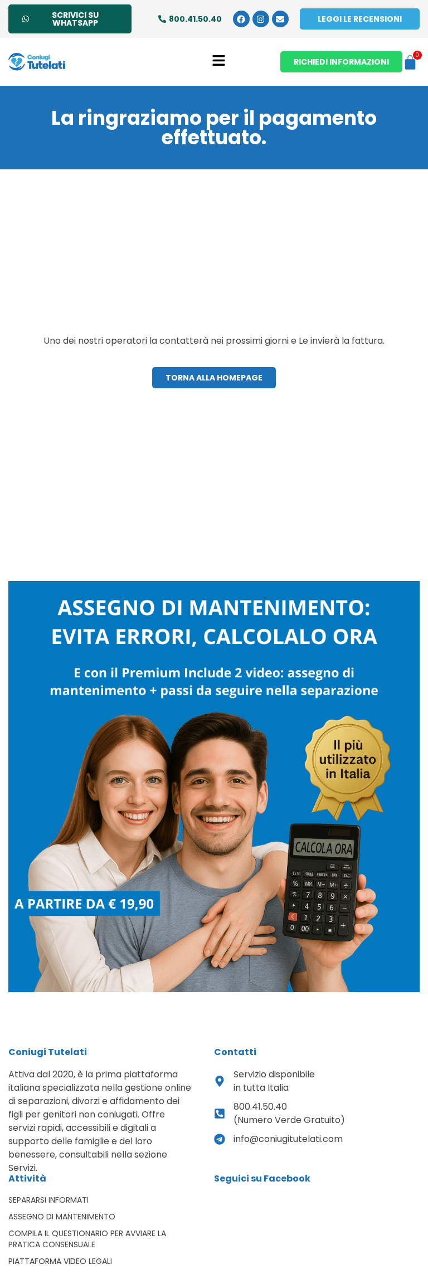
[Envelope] (280, 19)
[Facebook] (241, 19)
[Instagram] (260, 19)
